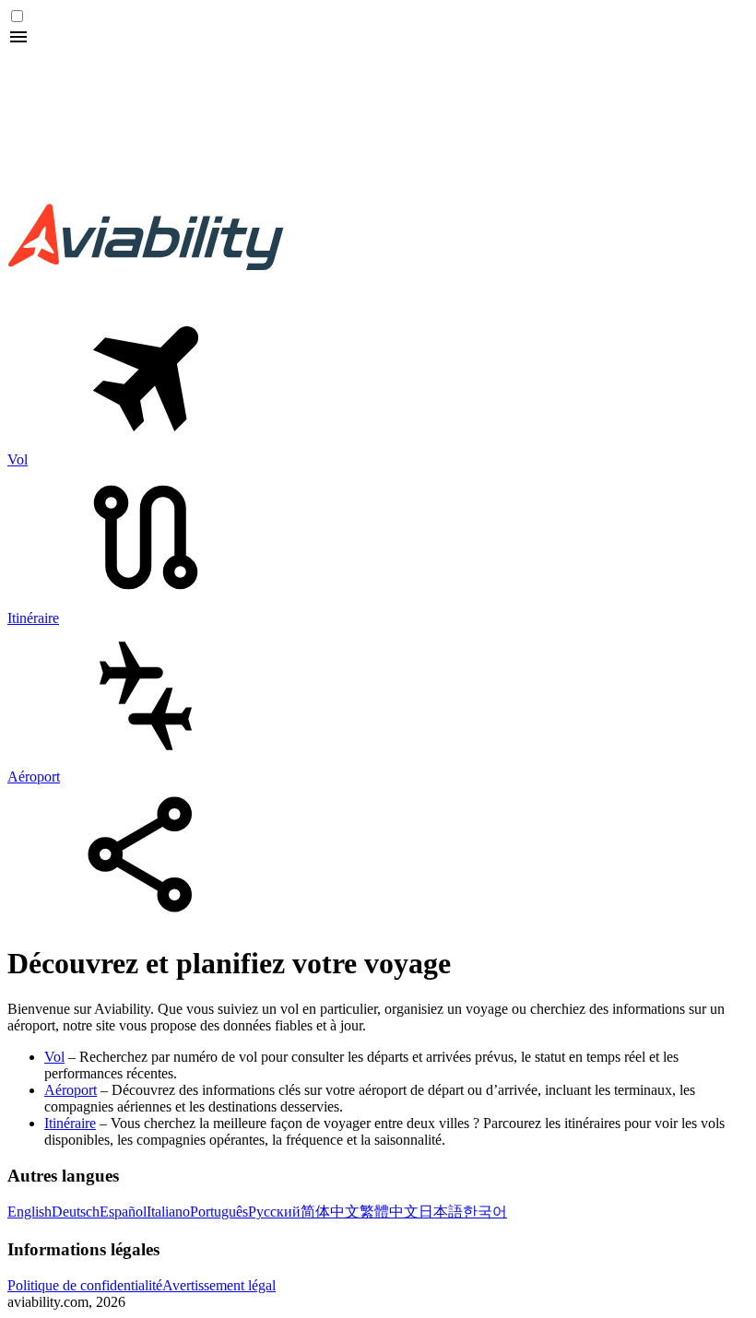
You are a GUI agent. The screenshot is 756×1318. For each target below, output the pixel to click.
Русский (274, 1211)
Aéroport (70, 1090)
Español (123, 1211)
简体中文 (330, 1211)
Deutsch (76, 1211)
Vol (54, 1057)
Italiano (168, 1211)
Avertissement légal (219, 1285)
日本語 (441, 1211)
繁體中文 (389, 1211)
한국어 (485, 1211)
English (29, 1211)
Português (219, 1211)
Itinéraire (70, 1123)
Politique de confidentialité (84, 1285)
